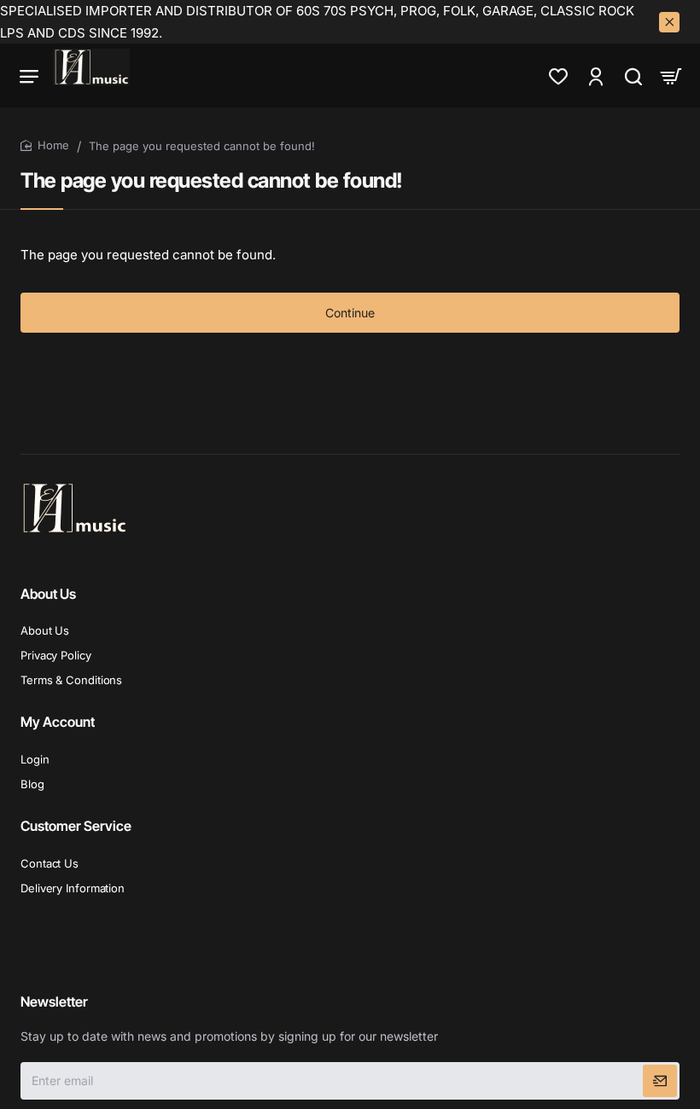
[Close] (669, 22)
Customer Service (75, 825)
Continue (350, 312)
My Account (57, 721)
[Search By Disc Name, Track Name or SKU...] (633, 75)
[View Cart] (671, 75)
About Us (48, 593)
